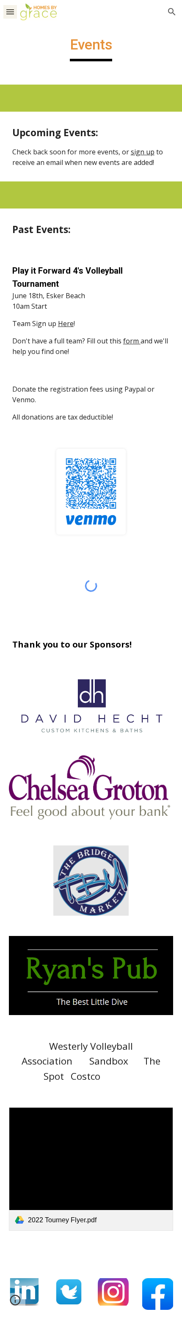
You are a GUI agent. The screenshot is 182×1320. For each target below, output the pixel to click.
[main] (91, 49)
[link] (91, 1168)
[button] (10, 11)
